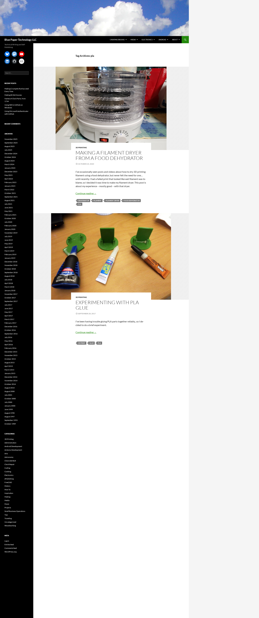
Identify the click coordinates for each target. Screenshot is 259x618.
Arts (6, 453)
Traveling (8, 518)
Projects (7, 507)
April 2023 (8, 179)
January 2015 (9, 373)
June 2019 (8, 240)
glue (91, 343)
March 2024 (9, 164)
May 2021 (8, 211)
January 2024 (9, 168)
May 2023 (8, 175)
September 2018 (11, 272)
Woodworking (10, 525)
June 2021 (8, 207)
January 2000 (9, 406)
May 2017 (8, 312)
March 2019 (9, 251)
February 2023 (10, 182)
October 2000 (10, 398)
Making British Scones (13, 95)
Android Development (13, 446)
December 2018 (10, 262)
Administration (10, 443)
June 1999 (8, 409)
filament (97, 200)
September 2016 (11, 334)
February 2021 (10, 215)
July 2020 (8, 222)
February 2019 (10, 254)
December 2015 (10, 352)
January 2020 (9, 229)
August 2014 (9, 388)
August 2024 (9, 161)
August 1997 (9, 416)
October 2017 (10, 298)
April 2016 (8, 344)
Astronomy (8, 457)
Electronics (147, 40)
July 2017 (8, 305)
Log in (6, 541)
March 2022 (9, 189)
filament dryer (112, 200)
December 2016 (10, 326)
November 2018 (10, 265)
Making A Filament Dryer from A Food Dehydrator (109, 155)
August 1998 (9, 413)
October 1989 (10, 424)
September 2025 (11, 143)
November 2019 (10, 233)
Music (6, 504)
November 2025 (10, 139)
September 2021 (11, 197)
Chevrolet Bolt (10, 461)
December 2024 (10, 153)
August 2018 (9, 276)
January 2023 (9, 186)
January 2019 (9, 258)
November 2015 (10, 355)
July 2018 (8, 280)
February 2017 (10, 323)
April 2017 (8, 316)
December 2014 (10, 377)
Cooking (7, 471)
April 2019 (8, 247)
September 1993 (11, 420)
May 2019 (8, 243)
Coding (7, 468)
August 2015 (9, 362)
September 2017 (11, 301)
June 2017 (8, 308)
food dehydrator (132, 200)
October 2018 (10, 269)
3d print (81, 343)
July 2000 (8, 402)
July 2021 (8, 204)
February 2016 (10, 348)
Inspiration (8, 493)
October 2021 (10, 193)
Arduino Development (13, 450)
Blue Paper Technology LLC (20, 39)
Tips (6, 515)
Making (7, 497)
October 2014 (10, 384)
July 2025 (8, 150)
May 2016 (8, 341)
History (7, 486)
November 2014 (10, 380)
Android (162, 40)
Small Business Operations (14, 511)
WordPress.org (10, 552)
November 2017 (10, 294)
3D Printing (81, 147)
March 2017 (9, 319)
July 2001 (8, 395)
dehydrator (83, 200)
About (175, 40)
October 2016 (10, 330)
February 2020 (10, 225)
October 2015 (10, 359)
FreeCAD (8, 482)
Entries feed (9, 544)
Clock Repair (9, 464)
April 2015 (8, 366)
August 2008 (9, 391)
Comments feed (10, 548)
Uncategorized (10, 522)
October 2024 (10, 157)
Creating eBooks (117, 40)
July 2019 (8, 236)
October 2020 (10, 218)
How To (7, 489)
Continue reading (86, 193)
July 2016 (8, 337)
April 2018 (8, 283)
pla (79, 204)
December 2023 (10, 171)
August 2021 (9, 200)
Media (133, 40)
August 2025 (9, 146)
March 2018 (9, 287)
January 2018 (9, 290)
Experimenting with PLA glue (107, 305)
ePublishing (9, 479)
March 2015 (9, 370)
